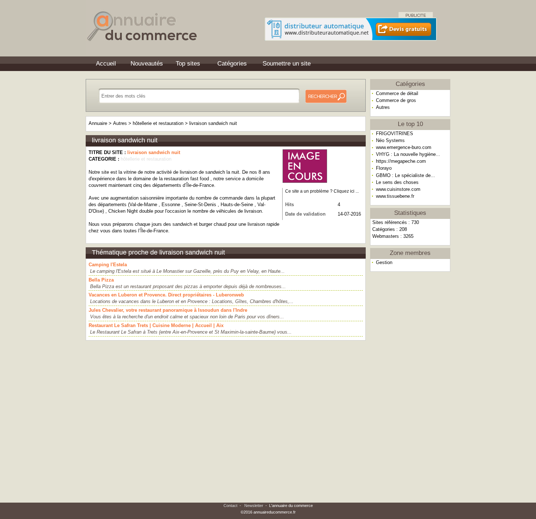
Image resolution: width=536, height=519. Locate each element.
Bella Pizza (101, 280)
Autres (383, 107)
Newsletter (253, 505)
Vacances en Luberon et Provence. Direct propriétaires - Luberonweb (166, 295)
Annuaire (98, 123)
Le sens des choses (397, 182)
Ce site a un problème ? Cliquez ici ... (322, 191)
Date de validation (305, 214)
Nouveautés (147, 63)
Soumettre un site (287, 63)
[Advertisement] (410, 387)
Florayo (384, 168)
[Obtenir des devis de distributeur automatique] (350, 38)
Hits (289, 204)
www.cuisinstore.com (398, 189)
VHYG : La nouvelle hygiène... (408, 154)
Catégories (232, 63)
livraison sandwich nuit (213, 123)
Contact (230, 505)
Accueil (106, 63)
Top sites (188, 63)
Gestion (384, 262)
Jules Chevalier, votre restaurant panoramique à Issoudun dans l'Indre (168, 310)
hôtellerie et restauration (158, 123)
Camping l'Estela (108, 264)
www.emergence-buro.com (403, 147)
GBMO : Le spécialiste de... (405, 175)
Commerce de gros (396, 100)
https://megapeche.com (401, 161)
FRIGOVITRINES (394, 133)
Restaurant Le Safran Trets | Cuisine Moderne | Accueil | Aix (156, 325)
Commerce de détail (397, 93)
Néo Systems (390, 140)
